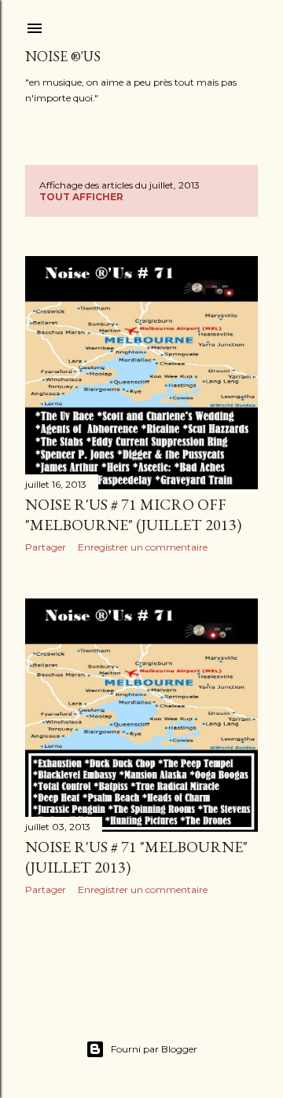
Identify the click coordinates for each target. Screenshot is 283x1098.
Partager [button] (45, 547)
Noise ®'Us (63, 56)
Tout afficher (81, 197)
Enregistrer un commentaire (143, 547)
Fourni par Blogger (154, 1049)
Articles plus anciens (198, 953)
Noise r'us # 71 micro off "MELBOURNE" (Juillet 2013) (133, 514)
